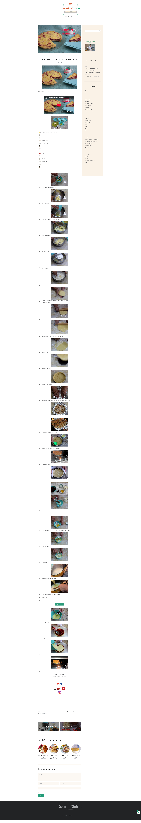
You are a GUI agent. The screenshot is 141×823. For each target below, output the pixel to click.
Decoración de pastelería (89, 103)
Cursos (63, 19)
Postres (86, 135)
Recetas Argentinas (88, 143)
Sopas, (86, 156)
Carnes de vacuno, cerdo (89, 97)
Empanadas (87, 107)
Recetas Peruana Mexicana (90, 147)
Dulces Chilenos (88, 105)
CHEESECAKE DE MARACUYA (76, 756)
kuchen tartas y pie (43, 713)
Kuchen (59, 56)
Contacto (85, 19)
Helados (86, 113)
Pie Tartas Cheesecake (89, 132)
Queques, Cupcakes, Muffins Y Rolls (91, 139)
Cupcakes (87, 101)
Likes (75, 711)
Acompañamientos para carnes (90, 90)
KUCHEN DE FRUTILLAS (65, 756)
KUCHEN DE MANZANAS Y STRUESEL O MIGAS (54, 757)
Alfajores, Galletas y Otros (90, 92)
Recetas (70, 19)
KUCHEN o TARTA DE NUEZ (43, 756)
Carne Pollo (87, 94)
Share (80, 711)
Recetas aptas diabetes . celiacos (91, 141)
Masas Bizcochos (88, 120)
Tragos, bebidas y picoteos (90, 160)
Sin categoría (87, 154)
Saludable (87, 149)
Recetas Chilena (88, 145)
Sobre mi (56, 19)
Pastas (86, 128)
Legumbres (87, 118)
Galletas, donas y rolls (89, 111)
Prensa (77, 19)
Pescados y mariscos (89, 130)
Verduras (86, 162)
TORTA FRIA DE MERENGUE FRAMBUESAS (93, 72)
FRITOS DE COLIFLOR (89, 76)
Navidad (86, 124)
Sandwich (87, 151)
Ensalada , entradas (88, 109)
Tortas (86, 158)
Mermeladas (87, 122)
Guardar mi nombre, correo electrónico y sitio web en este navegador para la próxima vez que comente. (58, 791)
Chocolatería (87, 99)
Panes (86, 126)
